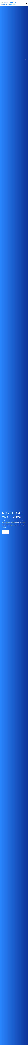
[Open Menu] (26, 3)
